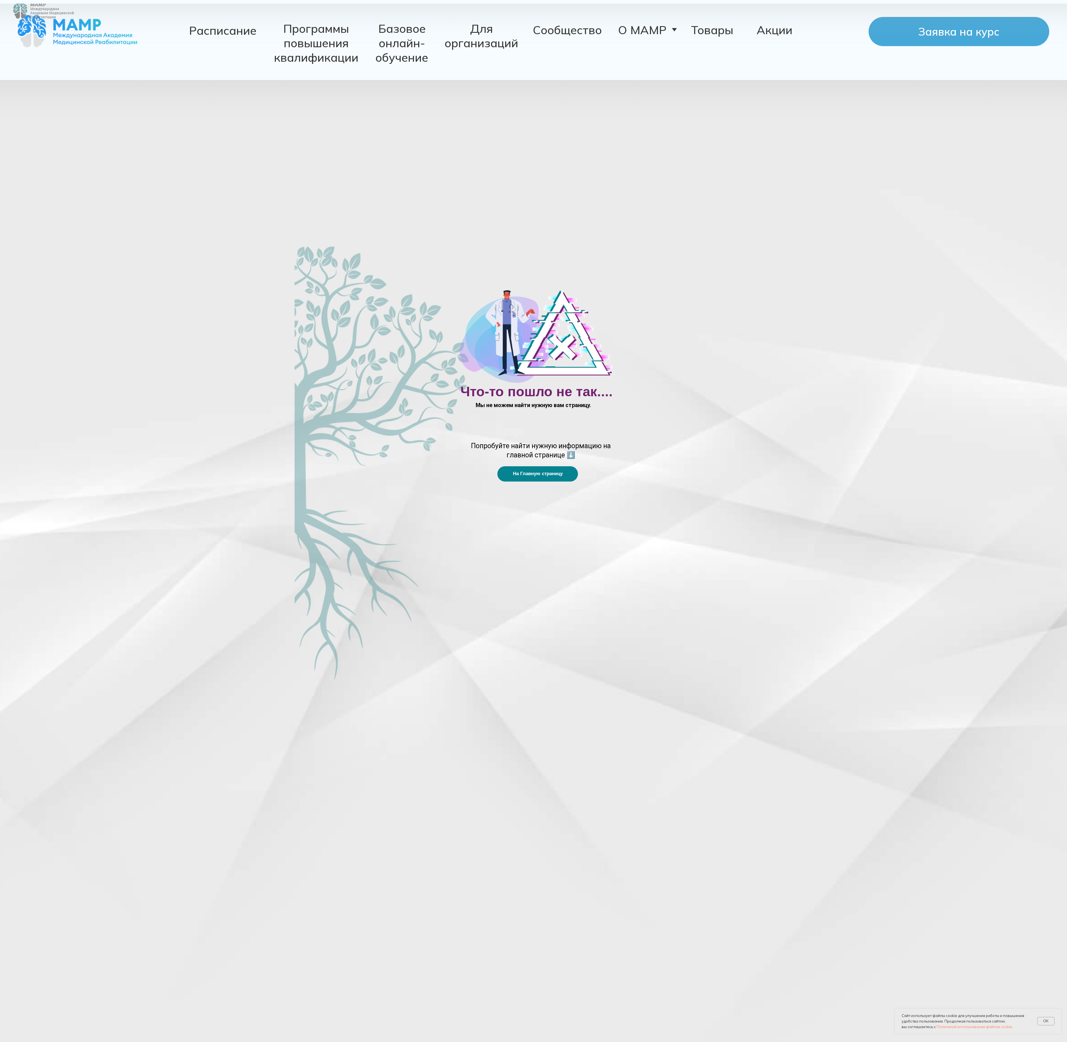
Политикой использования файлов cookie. (975, 1026)
